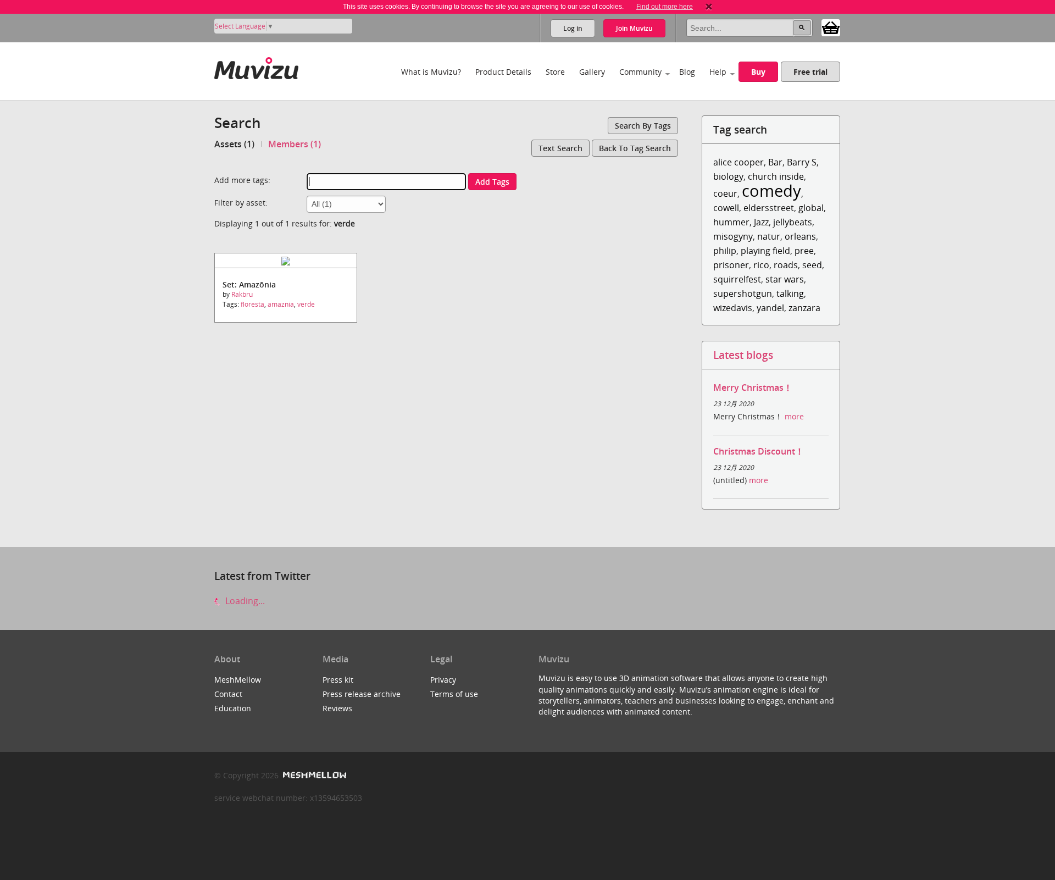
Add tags (492, 181)
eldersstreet (768, 208)
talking (790, 293)
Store (555, 72)
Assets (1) (234, 144)
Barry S (802, 162)
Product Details (503, 72)
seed (812, 265)
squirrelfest (737, 279)
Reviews (337, 708)
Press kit (338, 679)
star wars (784, 279)
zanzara (804, 308)
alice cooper (738, 162)
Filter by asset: (241, 202)
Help (717, 72)
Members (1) (294, 144)
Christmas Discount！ (758, 451)
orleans (800, 236)
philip (724, 251)
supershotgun (742, 293)
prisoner (731, 265)
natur (768, 236)
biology (728, 176)
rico (761, 265)
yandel (770, 308)
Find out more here (664, 6)
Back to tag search (635, 148)
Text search (560, 148)
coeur (725, 193)
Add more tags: (242, 180)
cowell (726, 208)
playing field (765, 251)
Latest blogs (743, 355)
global (811, 208)
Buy (758, 72)
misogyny (733, 236)
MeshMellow (237, 679)
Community (640, 72)
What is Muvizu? (431, 72)
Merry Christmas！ (752, 387)
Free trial (810, 72)
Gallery (592, 72)
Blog (687, 72)
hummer (731, 222)
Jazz (761, 222)
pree (804, 251)
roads (786, 265)
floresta (252, 304)
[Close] (709, 6)
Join (634, 28)
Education (232, 708)
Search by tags (643, 125)
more (794, 416)
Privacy (443, 679)
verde (306, 304)
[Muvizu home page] (256, 66)
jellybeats (792, 222)
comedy (771, 190)
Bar (775, 162)
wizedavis (732, 308)
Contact (228, 694)
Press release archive (362, 694)
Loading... (244, 601)
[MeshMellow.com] (313, 775)
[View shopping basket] (830, 27)
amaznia (281, 304)
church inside (776, 176)
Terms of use (454, 694)
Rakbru (242, 294)
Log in (572, 28)
